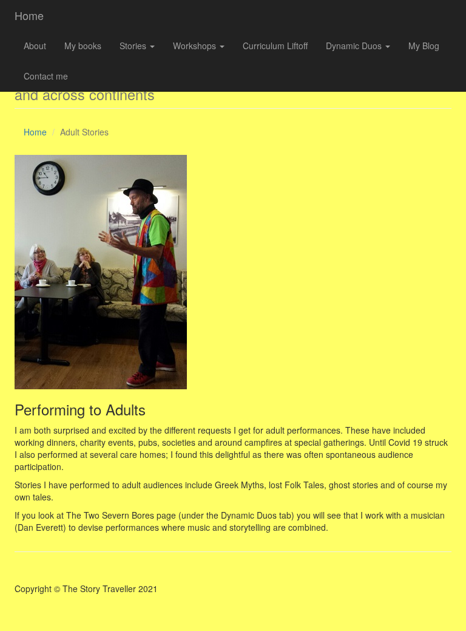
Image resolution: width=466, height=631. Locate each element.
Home (29, 15)
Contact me (46, 76)
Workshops (195, 45)
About (35, 45)
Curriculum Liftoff (275, 45)
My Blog (423, 45)
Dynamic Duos (355, 45)
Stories (134, 45)
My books (82, 45)
